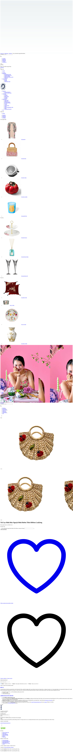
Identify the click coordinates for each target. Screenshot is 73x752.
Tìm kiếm (1, 54)
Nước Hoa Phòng (7, 76)
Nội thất (5, 80)
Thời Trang (6, 53)
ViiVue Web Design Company (9, 747)
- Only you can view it (33, 683)
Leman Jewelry (6, 105)
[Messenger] (36, 709)
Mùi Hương (4, 73)
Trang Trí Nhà (4, 78)
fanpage (45, 702)
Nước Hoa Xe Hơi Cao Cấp (8, 77)
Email (3, 713)
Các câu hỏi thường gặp (6, 741)
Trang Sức (4, 91)
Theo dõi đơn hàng (5, 740)
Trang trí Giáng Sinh (5, 732)
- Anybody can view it (6, 683)
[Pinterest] (36, 706)
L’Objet (5, 104)
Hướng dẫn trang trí (5, 742)
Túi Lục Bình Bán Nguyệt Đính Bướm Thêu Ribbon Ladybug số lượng (12, 528)
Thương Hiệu (4, 99)
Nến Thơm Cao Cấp (7, 74)
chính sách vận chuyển (48, 700)
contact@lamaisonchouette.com (36, 702)
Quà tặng (3, 72)
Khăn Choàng (6, 96)
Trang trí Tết (4, 733)
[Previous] (0, 468)
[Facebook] (36, 707)
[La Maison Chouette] (3, 89)
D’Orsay (5, 103)
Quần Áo (5, 94)
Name (1, 715)
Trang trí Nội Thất (5, 735)
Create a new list (9, 678)
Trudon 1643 (6, 100)
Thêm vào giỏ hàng (3, 529)
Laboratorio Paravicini (7, 109)
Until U (5, 106)
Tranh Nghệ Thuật (7, 81)
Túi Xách (10, 53)
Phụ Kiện (5, 98)
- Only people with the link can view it (19, 683)
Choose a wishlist (3, 678)
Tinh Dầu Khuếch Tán (7, 75)
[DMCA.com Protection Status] (2, 729)
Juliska (5, 108)
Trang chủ (2, 53)
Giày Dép (5, 95)
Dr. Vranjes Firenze (7, 102)
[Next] (1, 468)
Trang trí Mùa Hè (5, 734)
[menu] (0, 68)
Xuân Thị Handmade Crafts (8, 107)
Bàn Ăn (5, 79)
